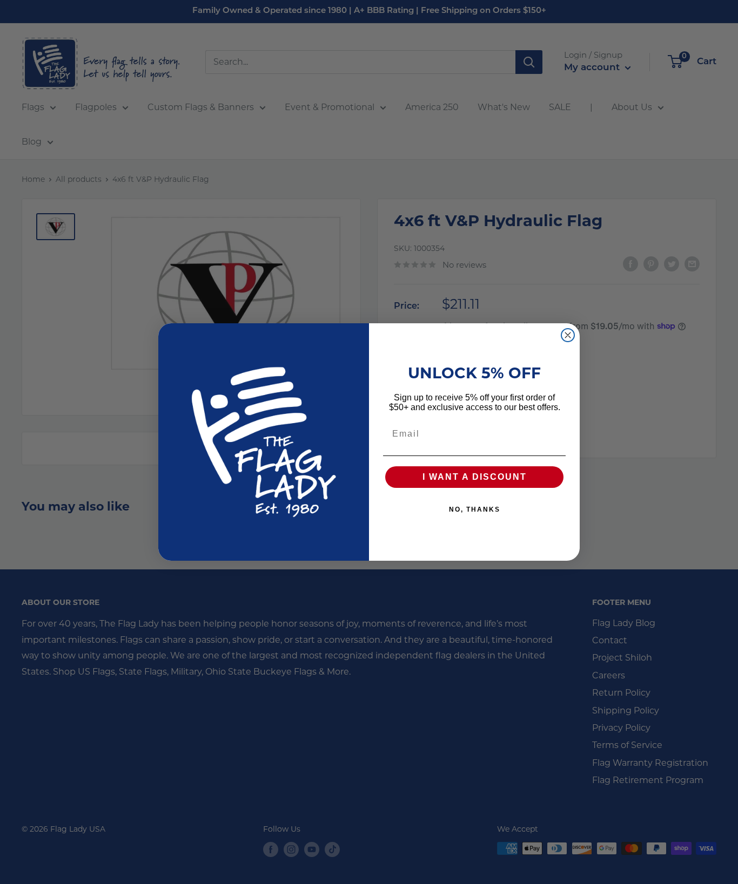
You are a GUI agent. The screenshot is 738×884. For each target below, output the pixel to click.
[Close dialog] (567, 335)
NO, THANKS (474, 509)
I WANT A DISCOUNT (474, 476)
